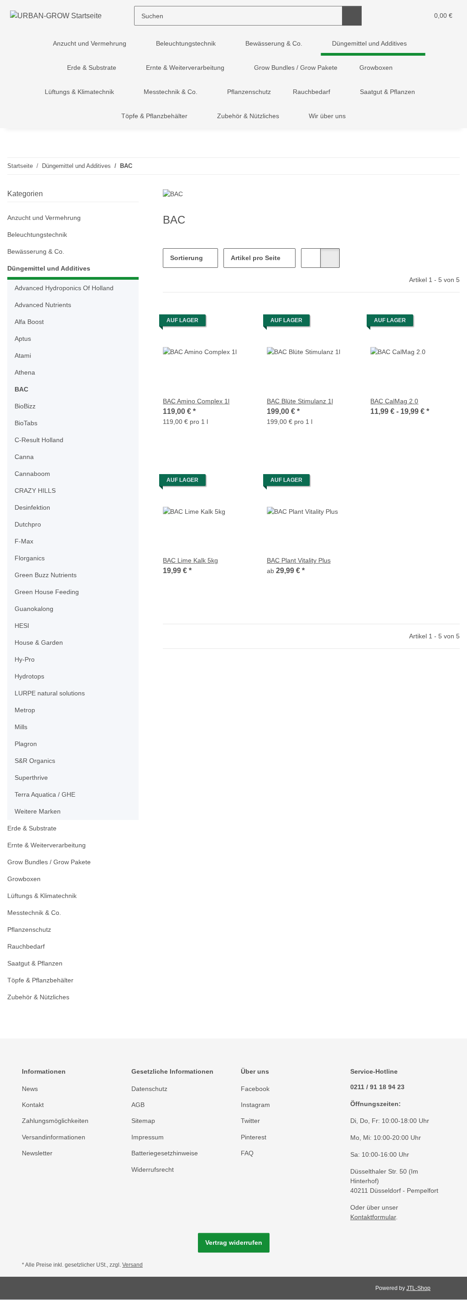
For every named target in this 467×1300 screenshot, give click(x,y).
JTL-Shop (418, 1288)
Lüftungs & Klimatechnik (42, 895)
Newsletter (37, 1153)
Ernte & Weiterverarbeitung (46, 845)
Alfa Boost (29, 321)
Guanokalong (34, 608)
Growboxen (24, 878)
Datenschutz (149, 1088)
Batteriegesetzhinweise (164, 1153)
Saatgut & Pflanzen (34, 963)
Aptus (23, 338)
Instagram (255, 1104)
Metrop (25, 710)
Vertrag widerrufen (233, 1242)
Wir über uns (327, 116)
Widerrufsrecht (152, 1169)
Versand (132, 1265)
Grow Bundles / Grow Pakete (49, 862)
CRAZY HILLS (35, 490)
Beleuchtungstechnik (37, 234)
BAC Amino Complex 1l (196, 401)
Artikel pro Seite (255, 257)
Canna (24, 456)
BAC (21, 389)
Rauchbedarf (26, 946)
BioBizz (25, 406)
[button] (386, 15)
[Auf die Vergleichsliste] (213, 323)
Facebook (255, 1088)
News (30, 1088)
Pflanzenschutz (29, 929)
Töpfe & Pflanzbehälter (40, 980)
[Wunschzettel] (404, 15)
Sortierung (186, 257)
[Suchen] (352, 16)
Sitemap (143, 1120)
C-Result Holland (39, 440)
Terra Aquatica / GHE (45, 794)
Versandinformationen (53, 1137)
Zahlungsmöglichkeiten (55, 1120)
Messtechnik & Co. (34, 912)
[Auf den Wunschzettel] (237, 323)
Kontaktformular (373, 1217)
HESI (22, 625)
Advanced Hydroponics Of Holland (64, 288)
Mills (21, 727)
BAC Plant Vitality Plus (299, 560)
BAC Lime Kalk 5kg (190, 560)
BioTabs (26, 423)
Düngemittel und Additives (48, 268)
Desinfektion (32, 507)
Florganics (30, 558)
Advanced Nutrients (43, 304)
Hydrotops (29, 676)
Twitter (250, 1120)
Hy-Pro (25, 659)
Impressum (147, 1137)
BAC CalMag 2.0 (394, 401)
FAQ (247, 1153)
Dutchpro (28, 524)
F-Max (24, 541)
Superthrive (31, 777)
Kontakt (33, 1104)
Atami (23, 355)
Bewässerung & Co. (35, 251)
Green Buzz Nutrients (46, 575)
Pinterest (253, 1137)
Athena (25, 372)
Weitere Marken (38, 811)
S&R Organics (35, 760)
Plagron (26, 743)
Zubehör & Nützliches (38, 997)
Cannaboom (32, 473)
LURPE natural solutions (50, 693)
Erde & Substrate (32, 828)
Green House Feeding (47, 591)
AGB (138, 1104)
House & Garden (39, 642)
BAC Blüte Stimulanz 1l (300, 401)
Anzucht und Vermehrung (44, 217)
